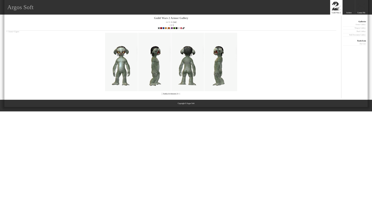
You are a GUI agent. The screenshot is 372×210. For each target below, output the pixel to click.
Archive (349, 13)
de (172, 22)
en (167, 22)
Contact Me (361, 13)
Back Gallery (361, 31)
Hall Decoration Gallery (357, 35)
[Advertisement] (276, 7)
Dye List (363, 44)
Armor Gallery (360, 24)
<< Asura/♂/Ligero (12, 32)
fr (169, 22)
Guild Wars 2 (336, 13)
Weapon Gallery (360, 28)
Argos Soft (20, 7)
